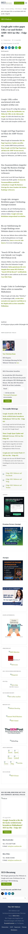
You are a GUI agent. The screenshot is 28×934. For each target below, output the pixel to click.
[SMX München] (14, 652)
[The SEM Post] (14, 730)
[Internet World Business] (14, 716)
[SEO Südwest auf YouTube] (20, 763)
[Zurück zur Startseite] (6, 3)
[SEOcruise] (14, 664)
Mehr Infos (16, 915)
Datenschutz (5, 927)
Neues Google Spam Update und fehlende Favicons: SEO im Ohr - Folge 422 (13, 436)
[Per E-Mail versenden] (19, 47)
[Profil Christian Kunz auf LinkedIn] (17, 757)
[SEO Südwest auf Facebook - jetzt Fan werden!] (11, 752)
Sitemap (24, 927)
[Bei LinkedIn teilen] (9, 47)
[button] (26, 3)
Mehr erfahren (6, 884)
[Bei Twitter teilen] (2, 47)
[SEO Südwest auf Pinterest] (11, 757)
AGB (11, 927)
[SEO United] (14, 720)
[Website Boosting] (14, 708)
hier (18, 363)
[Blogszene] (14, 675)
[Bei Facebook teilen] (6, 47)
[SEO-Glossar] (14, 775)
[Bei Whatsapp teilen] (16, 47)
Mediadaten (14, 930)
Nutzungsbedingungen (10, 395)
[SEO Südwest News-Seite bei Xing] (13, 763)
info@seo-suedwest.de (15, 846)
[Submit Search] (25, 898)
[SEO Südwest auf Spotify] (17, 752)
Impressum (17, 927)
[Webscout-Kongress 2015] (14, 658)
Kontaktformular (9, 923)
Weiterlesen (7, 832)
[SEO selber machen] (14, 696)
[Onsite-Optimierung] (14, 627)
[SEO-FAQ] (14, 685)
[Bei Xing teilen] (12, 47)
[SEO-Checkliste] (14, 507)
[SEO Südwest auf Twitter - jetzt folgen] (7, 763)
